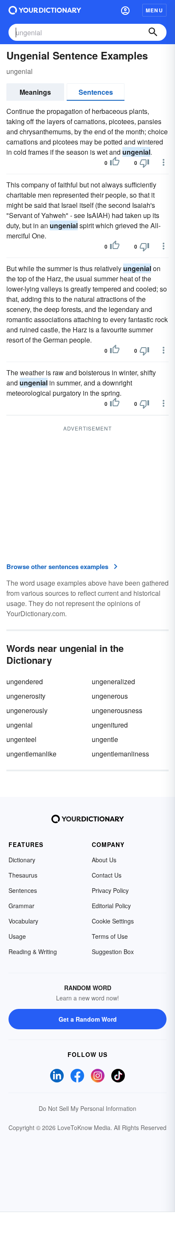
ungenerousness (117, 710)
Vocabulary (23, 921)
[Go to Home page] (44, 10)
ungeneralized (113, 681)
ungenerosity (25, 696)
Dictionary (21, 859)
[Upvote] (115, 162)
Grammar (21, 905)
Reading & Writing (32, 951)
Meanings (35, 92)
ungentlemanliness (120, 754)
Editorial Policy (111, 905)
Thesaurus (22, 875)
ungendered (24, 681)
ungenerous (110, 696)
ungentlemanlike (31, 754)
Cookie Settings (113, 921)
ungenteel (21, 739)
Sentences (96, 92)
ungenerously (27, 710)
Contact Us (106, 875)
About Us (104, 859)
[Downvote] (144, 162)
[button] (125, 10)
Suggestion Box (113, 951)
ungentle (105, 739)
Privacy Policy (110, 890)
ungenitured (110, 725)
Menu (154, 10)
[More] (163, 162)
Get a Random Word (88, 1019)
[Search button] (153, 32)
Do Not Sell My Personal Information (87, 1108)
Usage (17, 936)
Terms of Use (110, 936)
